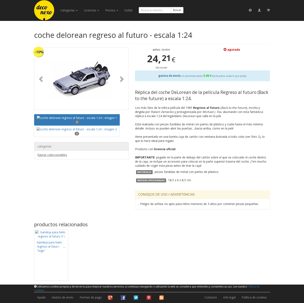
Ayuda (41, 297)
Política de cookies (254, 297)
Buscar (177, 10)
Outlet (128, 10)
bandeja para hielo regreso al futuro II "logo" (49, 246)
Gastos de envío (62, 297)
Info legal (229, 297)
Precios (110, 10)
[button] (41, 79)
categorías (68, 10)
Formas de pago (91, 297)
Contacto (211, 297)
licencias (90, 10)
